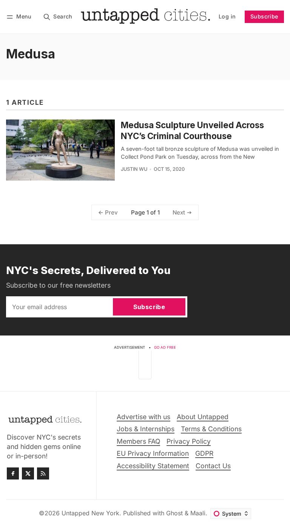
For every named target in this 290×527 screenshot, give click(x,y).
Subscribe (264, 16)
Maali (197, 513)
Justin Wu (134, 169)
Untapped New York (90, 513)
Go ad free (165, 347)
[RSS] (43, 473)
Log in (227, 16)
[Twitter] (28, 473)
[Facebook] (13, 473)
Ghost (174, 513)
